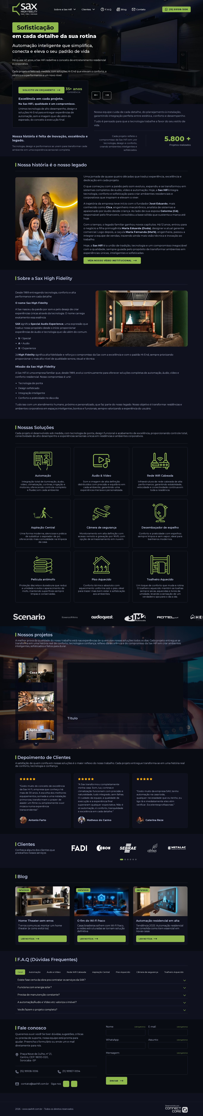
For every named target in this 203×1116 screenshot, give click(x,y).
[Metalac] (177, 848)
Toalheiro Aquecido (174, 972)
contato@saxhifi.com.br (35, 1083)
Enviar (114, 1081)
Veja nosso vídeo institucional (110, 260)
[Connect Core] (176, 1109)
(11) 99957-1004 (71, 1071)
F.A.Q (108, 9)
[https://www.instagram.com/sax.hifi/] (74, 1084)
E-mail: (168, 1026)
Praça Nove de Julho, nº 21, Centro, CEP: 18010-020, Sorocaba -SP (36, 1057)
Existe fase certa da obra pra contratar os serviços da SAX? (52, 979)
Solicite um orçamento (39, 90)
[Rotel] (155, 617)
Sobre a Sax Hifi (63, 9)
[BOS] (104, 848)
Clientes (86, 9)
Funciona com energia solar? (35, 987)
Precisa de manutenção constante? (39, 994)
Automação (35, 972)
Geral (20, 972)
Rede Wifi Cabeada (76, 972)
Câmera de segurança (147, 972)
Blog (124, 9)
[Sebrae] (128, 848)
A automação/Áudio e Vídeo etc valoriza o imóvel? (47, 1002)
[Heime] (188, 617)
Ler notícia (27, 939)
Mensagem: (147, 1052)
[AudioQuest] (90, 617)
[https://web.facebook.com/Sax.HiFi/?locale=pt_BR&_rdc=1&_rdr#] (66, 1084)
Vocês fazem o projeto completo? (37, 1009)
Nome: (125, 1026)
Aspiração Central (101, 972)
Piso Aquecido (123, 972)
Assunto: (168, 1039)
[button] (96, 95)
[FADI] (79, 848)
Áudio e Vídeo (54, 972)
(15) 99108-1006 (178, 9)
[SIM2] (123, 617)
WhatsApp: (112, 1039)
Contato (140, 9)
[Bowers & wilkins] (57, 617)
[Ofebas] (152, 848)
